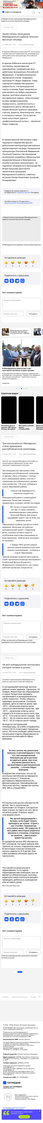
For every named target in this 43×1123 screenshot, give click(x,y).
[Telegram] (17, 281)
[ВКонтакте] (6, 281)
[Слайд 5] (26, 388)
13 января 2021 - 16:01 (9, 44)
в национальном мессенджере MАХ (18, 202)
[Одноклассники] (12, 281)
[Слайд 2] (19, 388)
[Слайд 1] (16, 388)
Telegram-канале (23, 192)
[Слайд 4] (23, 388)
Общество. (9, 27)
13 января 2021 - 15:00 (9, 672)
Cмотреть (24, 1117)
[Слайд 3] (21, 388)
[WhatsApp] (22, 281)
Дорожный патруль (20, 997)
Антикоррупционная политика (14, 1107)
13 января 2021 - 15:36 (9, 454)
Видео (33, 997)
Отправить (33, 314)
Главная (5, 997)
